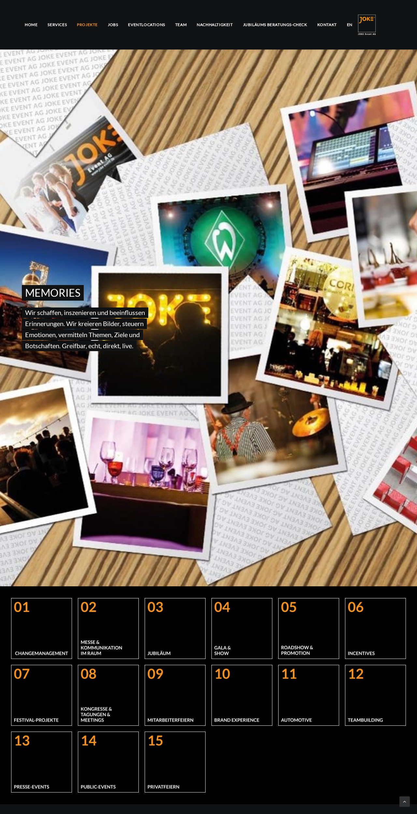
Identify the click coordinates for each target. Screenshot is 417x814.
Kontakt (327, 24)
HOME (31, 24)
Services (57, 24)
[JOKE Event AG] (367, 25)
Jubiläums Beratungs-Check (275, 24)
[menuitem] (33, 25)
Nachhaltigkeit (215, 24)
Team (181, 24)
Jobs (113, 24)
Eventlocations (146, 24)
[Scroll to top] (404, 801)
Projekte (87, 24)
